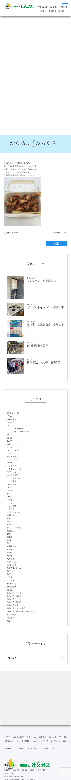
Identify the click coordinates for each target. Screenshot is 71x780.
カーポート (11, 484)
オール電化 (11, 481)
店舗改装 (10, 531)
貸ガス (10, 441)
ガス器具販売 (18, 737)
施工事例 (42, 737)
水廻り (10, 540)
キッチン (10, 490)
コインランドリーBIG (58, 737)
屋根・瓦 (10, 525)
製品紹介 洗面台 (14, 602)
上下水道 (10, 509)
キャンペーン (12, 447)
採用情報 (25, 741)
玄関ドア (10, 549)
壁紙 (9, 518)
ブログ (35, 741)
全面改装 (10, 515)
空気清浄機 (11, 587)
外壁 (9, 521)
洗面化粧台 (11, 546)
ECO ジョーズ (13, 413)
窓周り (10, 552)
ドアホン (10, 500)
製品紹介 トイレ (14, 599)
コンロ (10, 497)
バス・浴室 (11, 506)
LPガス (7, 737)
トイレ (10, 503)
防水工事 (10, 559)
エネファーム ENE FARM (18, 432)
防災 (9, 621)
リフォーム (11, 472)
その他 (10, 463)
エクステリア (12, 475)
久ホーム (11, 618)
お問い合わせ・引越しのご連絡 (54, 741)
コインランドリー (14, 450)
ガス (9, 425)
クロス (10, 494)
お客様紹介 (11, 419)
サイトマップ (48, 748)
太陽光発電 (11, 565)
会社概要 (8, 748)
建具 (9, 534)
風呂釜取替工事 (59, 233)
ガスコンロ (11, 435)
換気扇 (10, 537)
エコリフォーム (13, 478)
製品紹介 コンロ (14, 596)
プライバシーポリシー (27, 748)
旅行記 (10, 574)
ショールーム (12, 456)
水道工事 (10, 580)
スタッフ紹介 (12, 459)
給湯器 (10, 438)
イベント (10, 416)
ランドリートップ (14, 469)
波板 (9, 543)
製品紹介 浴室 (12, 605)
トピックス (11, 466)
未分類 (10, 577)
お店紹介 (10, 422)
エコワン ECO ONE (15, 429)
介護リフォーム (13, 512)
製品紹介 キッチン (15, 593)
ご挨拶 (10, 453)
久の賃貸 (11, 615)
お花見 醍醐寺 (11, 233)
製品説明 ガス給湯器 (16, 608)
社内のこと (11, 584)
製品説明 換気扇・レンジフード (20, 611)
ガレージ (10, 487)
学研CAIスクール (14, 568)
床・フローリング (14, 528)
